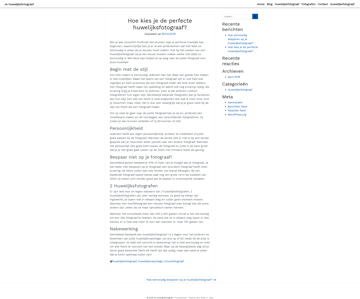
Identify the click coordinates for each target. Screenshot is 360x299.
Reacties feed (237, 110)
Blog (270, 4)
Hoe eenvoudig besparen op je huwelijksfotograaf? (240, 39)
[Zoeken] (255, 16)
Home (261, 4)
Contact (323, 4)
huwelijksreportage (150, 261)
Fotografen (309, 4)
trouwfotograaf (174, 261)
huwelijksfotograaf (124, 261)
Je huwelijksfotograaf (19, 4)
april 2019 (234, 77)
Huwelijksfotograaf (287, 4)
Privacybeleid (180, 298)
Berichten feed (237, 106)
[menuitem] (261, 4)
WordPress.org (237, 114)
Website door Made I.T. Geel (200, 298)
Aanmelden (235, 102)
